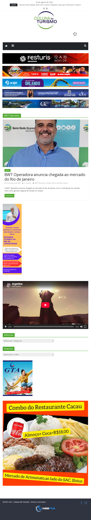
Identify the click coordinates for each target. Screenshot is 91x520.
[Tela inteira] (85, 326)
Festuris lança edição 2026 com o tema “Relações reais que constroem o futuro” (50, 5)
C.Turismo (28, 183)
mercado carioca (62, 183)
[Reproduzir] (6, 326)
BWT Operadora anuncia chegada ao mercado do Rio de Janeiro (45, 177)
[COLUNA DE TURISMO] (6, 46)
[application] (45, 305)
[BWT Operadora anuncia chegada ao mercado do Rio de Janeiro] (45, 121)
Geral (7, 170)
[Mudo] (81, 326)
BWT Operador (40, 183)
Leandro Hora (50, 183)
